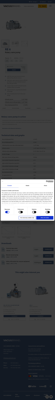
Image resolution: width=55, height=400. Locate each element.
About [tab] (45, 185)
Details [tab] (27, 185)
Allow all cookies (45, 217)
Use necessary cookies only (27, 217)
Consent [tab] (9, 185)
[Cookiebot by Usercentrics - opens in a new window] (47, 181)
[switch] (21, 212)
